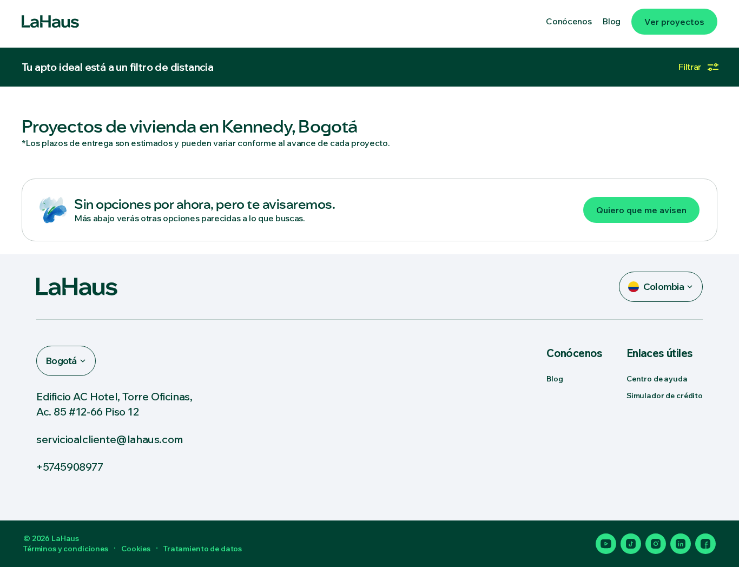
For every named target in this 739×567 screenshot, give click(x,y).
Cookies (135, 548)
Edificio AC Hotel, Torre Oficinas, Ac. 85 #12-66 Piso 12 (114, 404)
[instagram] (655, 543)
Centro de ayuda (657, 379)
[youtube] (606, 543)
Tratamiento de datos (202, 548)
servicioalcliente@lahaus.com (109, 439)
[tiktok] (631, 543)
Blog (554, 379)
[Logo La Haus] (50, 21)
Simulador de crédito (664, 395)
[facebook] (705, 543)
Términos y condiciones (65, 548)
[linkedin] (680, 543)
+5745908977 (69, 466)
